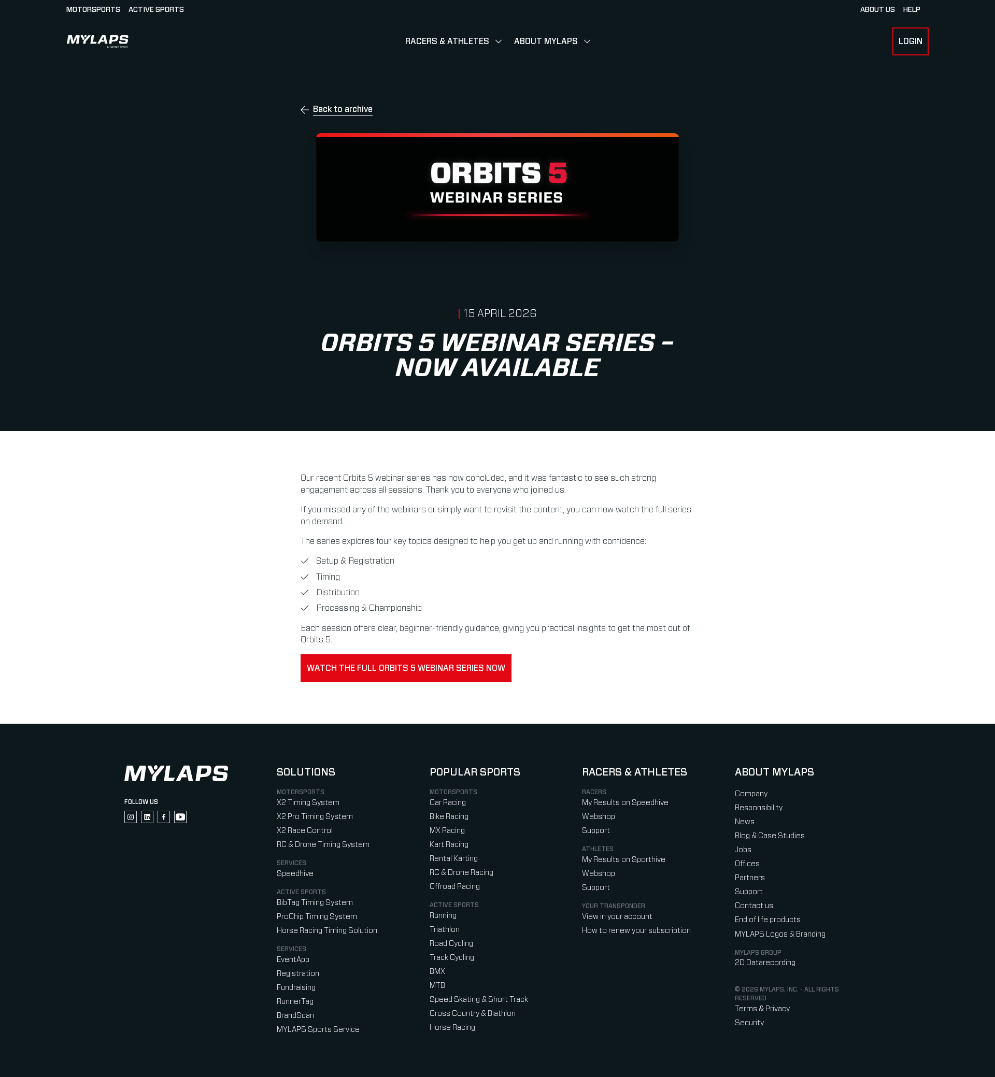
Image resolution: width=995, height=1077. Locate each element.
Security (749, 1023)
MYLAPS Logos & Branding (780, 934)
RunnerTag (295, 1002)
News (745, 822)
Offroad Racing (455, 887)
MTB (437, 985)
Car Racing (448, 803)
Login (910, 41)
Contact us (754, 906)
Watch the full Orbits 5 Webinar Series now (406, 668)
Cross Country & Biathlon (473, 1013)
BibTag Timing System (315, 903)
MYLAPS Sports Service (318, 1029)
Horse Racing (452, 1027)
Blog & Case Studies (770, 836)
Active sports (156, 9)
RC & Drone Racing (461, 873)
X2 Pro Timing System (315, 817)
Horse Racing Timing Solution (327, 931)
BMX (437, 971)
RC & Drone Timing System (323, 845)
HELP (911, 9)
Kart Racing (449, 845)
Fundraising (296, 988)
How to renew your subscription (636, 931)
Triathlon (445, 930)
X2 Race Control (305, 831)
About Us (877, 9)
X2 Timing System (308, 803)
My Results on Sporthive (623, 860)
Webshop (598, 817)
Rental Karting (454, 859)
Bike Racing (449, 817)
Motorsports (93, 9)
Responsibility (759, 808)
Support (596, 831)
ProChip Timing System (317, 917)
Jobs (743, 850)
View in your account (617, 917)
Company (751, 794)
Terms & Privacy (762, 1009)
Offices (747, 864)
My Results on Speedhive (625, 803)
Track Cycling (452, 957)
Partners (750, 878)
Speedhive (295, 874)
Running (443, 916)
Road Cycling (451, 943)
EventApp (293, 960)
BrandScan (295, 1015)
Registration (298, 974)
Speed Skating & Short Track (479, 999)
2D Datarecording (765, 963)
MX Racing (447, 831)
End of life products (768, 920)
